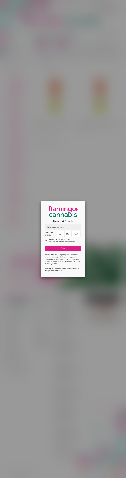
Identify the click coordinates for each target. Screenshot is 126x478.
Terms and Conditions (72, 261)
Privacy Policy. (52, 264)
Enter (63, 248)
